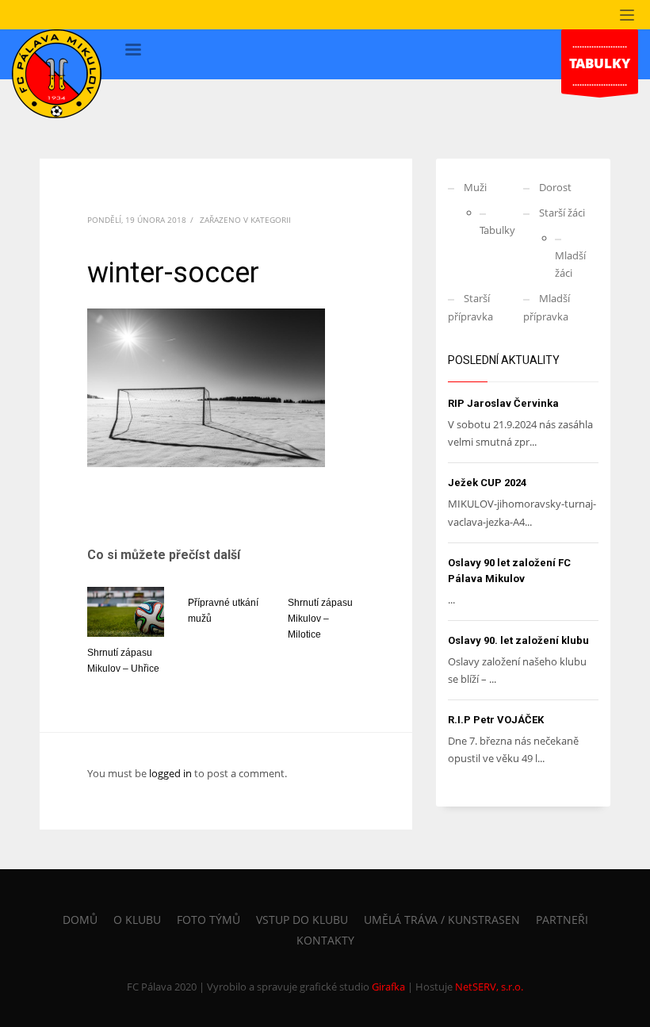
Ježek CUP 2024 (487, 483)
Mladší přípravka (546, 307)
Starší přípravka (470, 307)
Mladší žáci (570, 264)
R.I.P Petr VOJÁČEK (496, 720)
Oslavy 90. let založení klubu (518, 640)
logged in (171, 773)
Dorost (555, 187)
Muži (475, 187)
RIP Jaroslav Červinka (503, 403)
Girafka (388, 986)
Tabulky (497, 230)
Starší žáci (562, 212)
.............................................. (599, 63)
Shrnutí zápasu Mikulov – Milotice (320, 618)
